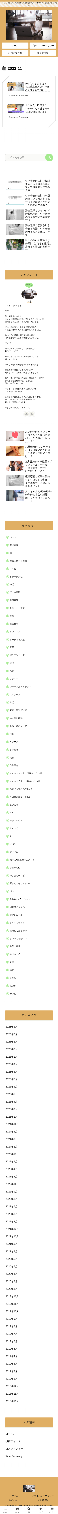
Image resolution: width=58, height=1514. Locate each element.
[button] (49, 157)
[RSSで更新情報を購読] (32, 414)
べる (29, 301)
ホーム (15, 1496)
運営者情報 (42, 1500)
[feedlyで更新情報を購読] (26, 414)
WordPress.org (14, 1456)
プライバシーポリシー (43, 1496)
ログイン (10, 1434)
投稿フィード (13, 1441)
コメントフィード (15, 1448)
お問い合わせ (15, 1500)
